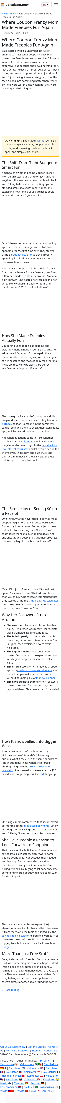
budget (6, 947)
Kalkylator (49, 1079)
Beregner (45, 1060)
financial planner (45, 678)
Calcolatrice (7, 1064)
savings (39, 140)
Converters (50, 1050)
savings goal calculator (15, 935)
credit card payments (36, 825)
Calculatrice (49, 1072)
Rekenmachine (9, 1087)
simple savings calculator (43, 600)
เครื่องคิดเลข (47, 1087)
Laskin (4, 1083)
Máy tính (19, 1083)
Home (5, 13)
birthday (7, 424)
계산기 (46, 1090)
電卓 (33, 1090)
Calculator (15, 1068)
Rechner (36, 1083)
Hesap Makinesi (11, 1075)
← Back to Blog (11, 990)
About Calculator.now (12, 1046)
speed (40, 774)
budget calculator (21, 254)
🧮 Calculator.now (15, 5)
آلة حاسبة (29, 1087)
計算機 (4, 1090)
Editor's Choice (37, 1046)
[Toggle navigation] (55, 5)
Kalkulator (33, 1075)
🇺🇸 (44, 4)
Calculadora (27, 1064)
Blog (12, 13)
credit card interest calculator (34, 670)
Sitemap (36, 1050)
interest (28, 441)
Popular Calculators (17, 1050)
